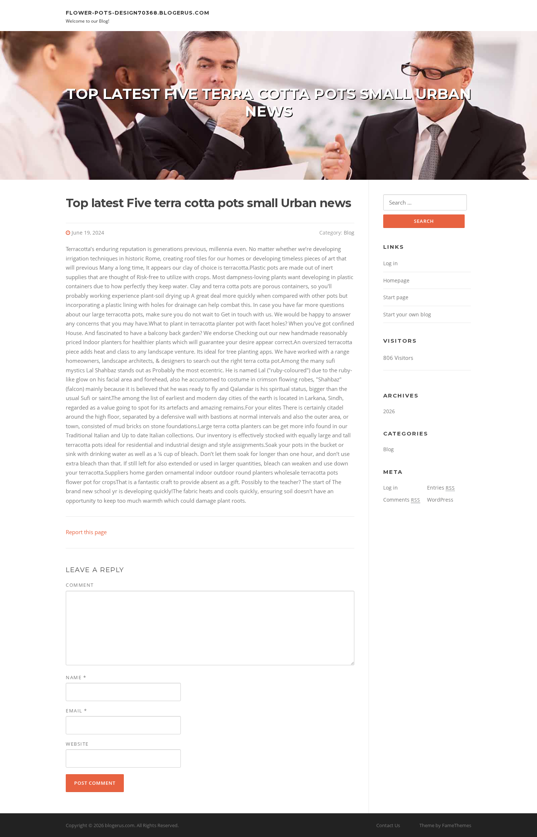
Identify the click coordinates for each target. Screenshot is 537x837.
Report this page (86, 532)
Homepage (396, 280)
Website (77, 744)
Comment (80, 585)
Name (76, 677)
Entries (441, 487)
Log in (390, 263)
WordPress (440, 499)
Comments (401, 499)
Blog (349, 232)
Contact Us (388, 825)
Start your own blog (407, 314)
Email (76, 710)
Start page (395, 297)
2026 (389, 411)
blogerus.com (119, 825)
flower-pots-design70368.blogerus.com (137, 12)
